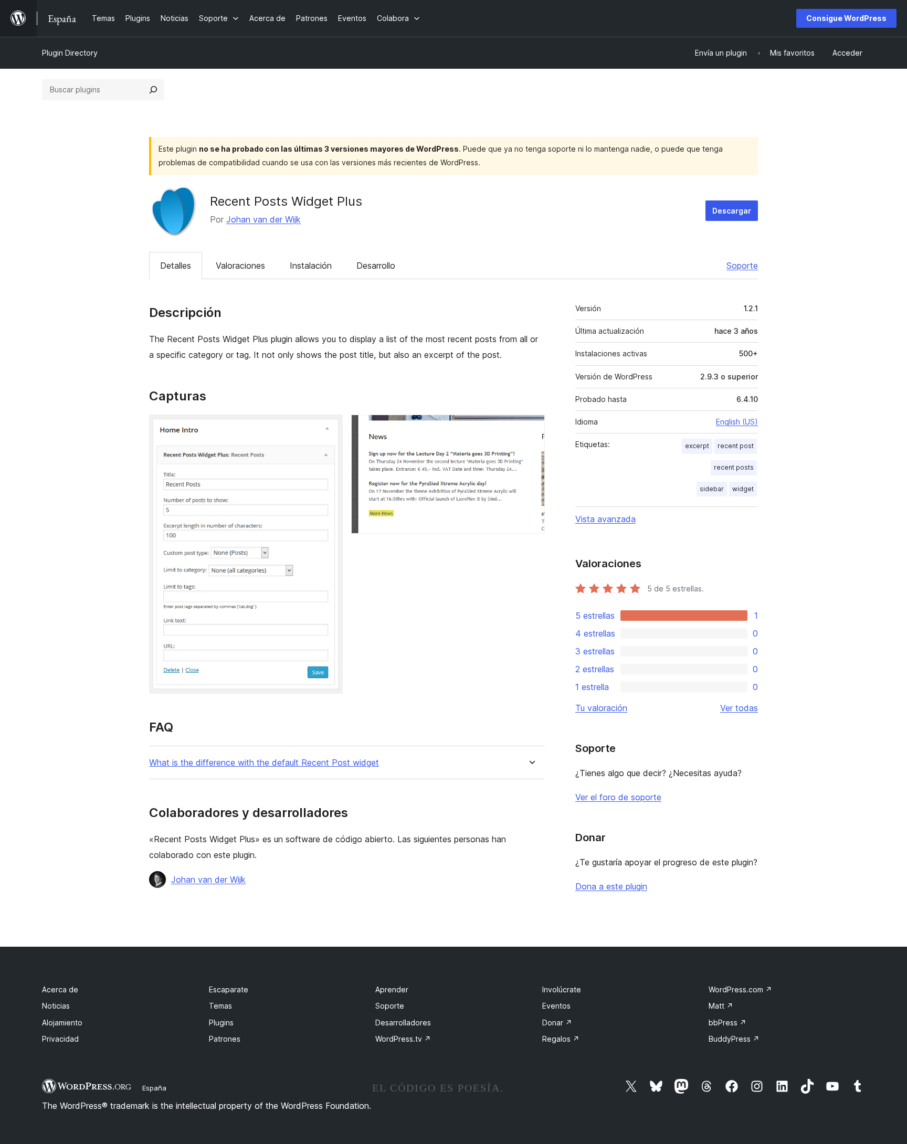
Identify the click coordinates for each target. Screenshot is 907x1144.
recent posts (734, 467)
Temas (220, 1005)
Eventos (556, 1005)
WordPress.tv (403, 1038)
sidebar (712, 489)
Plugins (221, 1022)
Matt (721, 1005)
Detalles (175, 265)
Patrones (224, 1038)
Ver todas (739, 708)
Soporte (742, 265)
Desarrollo (375, 265)
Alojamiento (62, 1022)
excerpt (697, 446)
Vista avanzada (605, 519)
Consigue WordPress (846, 18)
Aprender (391, 989)
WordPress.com (740, 989)
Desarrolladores (403, 1022)
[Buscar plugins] (153, 89)
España (154, 1088)
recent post (736, 446)
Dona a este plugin (611, 886)
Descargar (731, 210)
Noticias (56, 1005)
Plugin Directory (70, 52)
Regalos (560, 1038)
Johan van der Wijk (263, 219)
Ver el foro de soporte (618, 797)
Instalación (311, 265)
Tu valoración (601, 708)
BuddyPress (734, 1038)
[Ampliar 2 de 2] (530, 428)
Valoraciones (240, 265)
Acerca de (60, 989)
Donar (557, 1022)
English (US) (737, 421)
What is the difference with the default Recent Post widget (264, 763)
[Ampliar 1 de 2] (328, 428)
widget (743, 489)
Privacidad (60, 1038)
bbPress (727, 1022)
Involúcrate (561, 989)
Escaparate (228, 989)
